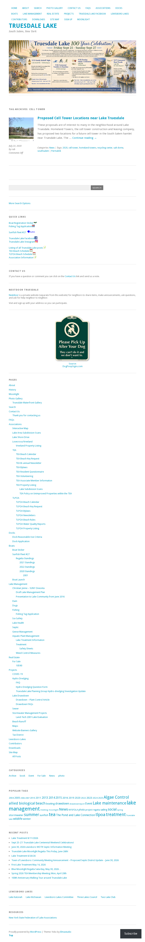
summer (31, 814)
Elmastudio (65, 931)
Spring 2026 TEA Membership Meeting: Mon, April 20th (38, 873)
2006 (23, 798)
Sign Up (68, 19)
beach (41, 803)
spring (120, 810)
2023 (89, 797)
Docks (118, 8)
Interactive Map (20, 428)
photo (61, 775)
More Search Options (19, 203)
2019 (71, 797)
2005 (17, 797)
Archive (12, 775)
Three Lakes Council (87, 897)
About (25, 8)
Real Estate (53, 14)
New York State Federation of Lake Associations (33, 917)
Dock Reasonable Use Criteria (27, 537)
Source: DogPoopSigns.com (73, 365)
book (22, 775)
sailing (104, 809)
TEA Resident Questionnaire (30, 471)
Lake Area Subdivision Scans (26, 432)
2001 (25, 575)
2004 (11, 798)
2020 (65, 148)
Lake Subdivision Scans (31, 489)
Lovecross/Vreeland (22, 441)
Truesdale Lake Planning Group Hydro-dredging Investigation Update (51, 691)
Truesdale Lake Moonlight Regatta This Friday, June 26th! (39, 851)
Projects (69, 14)
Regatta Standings (25, 558)
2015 (59, 797)
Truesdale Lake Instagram (22, 241)
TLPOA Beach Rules (25, 519)
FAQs (88, 8)
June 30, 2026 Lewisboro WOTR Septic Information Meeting (41, 847)
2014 (52, 797)
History (12, 389)
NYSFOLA (73, 809)
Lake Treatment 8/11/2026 (24, 838)
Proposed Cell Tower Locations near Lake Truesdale (80, 118)
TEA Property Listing (26, 485)
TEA (14, 450)
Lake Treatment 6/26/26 (23, 855)
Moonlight (83, 19)
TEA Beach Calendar (26, 454)
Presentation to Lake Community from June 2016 (40, 596)
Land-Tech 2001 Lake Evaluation (32, 717)
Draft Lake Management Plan (30, 592)
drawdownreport (77, 804)
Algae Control (116, 797)
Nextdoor (14, 295)
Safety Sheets (26, 648)
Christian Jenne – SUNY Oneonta (28, 588)
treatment (116, 814)
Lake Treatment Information (30, 640)
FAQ (18, 682)
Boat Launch (18, 579)
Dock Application (21, 541)
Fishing (15, 610)
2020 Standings (27, 571)
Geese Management (22, 631)
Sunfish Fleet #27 (17, 232)
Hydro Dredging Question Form (32, 687)
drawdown (62, 803)
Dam (14, 601)
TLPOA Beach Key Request (29, 506)
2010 (32, 798)
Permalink (56, 151)
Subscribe (130, 933)
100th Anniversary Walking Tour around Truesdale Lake (39, 877)
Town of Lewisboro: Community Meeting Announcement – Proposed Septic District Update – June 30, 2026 (65, 860)
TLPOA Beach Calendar (27, 502)
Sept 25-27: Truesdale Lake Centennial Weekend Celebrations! (42, 842)
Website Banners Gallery (24, 730)
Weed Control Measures (28, 653)
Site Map (54, 19)
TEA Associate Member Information (34, 480)
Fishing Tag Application (20, 226)
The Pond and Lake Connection (75, 815)
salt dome (118, 148)
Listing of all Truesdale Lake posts (26, 247)
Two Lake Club (108, 897)
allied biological (22, 803)
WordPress (35, 931)
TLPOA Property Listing (27, 528)
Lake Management (32, 14)
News (51, 148)
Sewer (15, 708)
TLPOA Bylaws (23, 511)
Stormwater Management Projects (29, 713)
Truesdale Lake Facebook (92, 14)
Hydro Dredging (20, 678)
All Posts (16, 756)
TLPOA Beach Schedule (21, 254)
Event (31, 775)
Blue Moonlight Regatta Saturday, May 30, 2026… (36, 869)
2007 (27, 798)
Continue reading (84, 137)
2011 (38, 797)
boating (50, 803)
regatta (96, 810)
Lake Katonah (15, 897)
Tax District (18, 734)
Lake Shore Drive (20, 437)
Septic (15, 627)
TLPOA (15, 498)
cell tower (73, 148)
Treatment (21, 644)
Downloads (38, 19)
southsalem (43, 151)
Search (38, 8)
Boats (14, 14)
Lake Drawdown (20, 695)
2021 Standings (27, 562)
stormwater (16, 815)
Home (14, 8)
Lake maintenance (109, 803)
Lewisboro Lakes (120, 14)
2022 (83, 798)
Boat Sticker (18, 550)
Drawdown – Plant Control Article (33, 699)
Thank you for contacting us (26, 415)
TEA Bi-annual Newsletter (28, 463)
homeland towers (87, 148)
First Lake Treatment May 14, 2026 (28, 864)
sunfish (44, 815)
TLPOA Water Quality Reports (30, 524)
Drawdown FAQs (24, 704)
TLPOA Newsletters (25, 515)
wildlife (17, 818)
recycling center (104, 148)
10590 (19, 665)
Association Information (21, 257)
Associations (103, 8)
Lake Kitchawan (33, 897)
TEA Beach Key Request (27, 458)
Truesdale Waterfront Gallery (27, 402)
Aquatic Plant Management (25, 636)
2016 (65, 797)
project (88, 809)
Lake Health (18, 623)
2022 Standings (27, 567)
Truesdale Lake (34, 25)
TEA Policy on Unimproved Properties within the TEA (45, 493)
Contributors (19, 19)
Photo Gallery (55, 8)
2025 (100, 798)
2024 (95, 798)
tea (52, 814)
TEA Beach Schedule (19, 251)
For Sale (16, 661)
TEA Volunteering (24, 476)
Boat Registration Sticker (21, 223)
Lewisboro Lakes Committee (59, 897)
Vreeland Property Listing (28, 445)
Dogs (15, 605)
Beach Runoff (19, 721)
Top (11, 935)
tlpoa (100, 814)
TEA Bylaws (21, 467)
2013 (45, 797)
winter (27, 818)
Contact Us (74, 8)
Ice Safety (17, 618)
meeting (44, 810)
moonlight (54, 810)
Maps (15, 726)
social (112, 809)
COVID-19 (17, 674)
